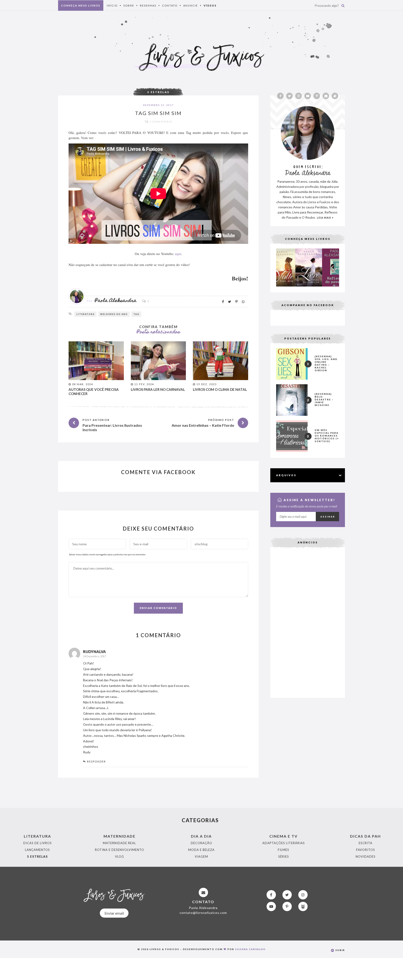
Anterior (267, 266)
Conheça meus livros (80, 5)
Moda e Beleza (201, 850)
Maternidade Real (119, 843)
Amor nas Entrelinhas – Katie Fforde (203, 425)
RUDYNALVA (94, 651)
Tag (136, 314)
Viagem (201, 856)
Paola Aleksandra (116, 301)
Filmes (283, 850)
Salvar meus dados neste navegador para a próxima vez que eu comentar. (107, 554)
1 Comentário (160, 121)
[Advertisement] (307, 622)
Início (112, 5)
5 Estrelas (158, 92)
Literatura (85, 314)
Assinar (327, 516)
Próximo (347, 266)
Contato (169, 5)
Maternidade (119, 836)
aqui (178, 253)
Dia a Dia (201, 836)
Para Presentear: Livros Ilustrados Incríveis (112, 427)
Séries (283, 856)
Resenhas (148, 5)
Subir (339, 950)
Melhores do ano (114, 314)
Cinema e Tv (283, 836)
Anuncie (190, 5)
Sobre (128, 5)
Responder (96, 761)
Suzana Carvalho (250, 949)
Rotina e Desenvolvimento (119, 850)
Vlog (119, 856)
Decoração (201, 843)
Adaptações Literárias (283, 843)
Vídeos (210, 5)
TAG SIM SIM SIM (158, 113)
